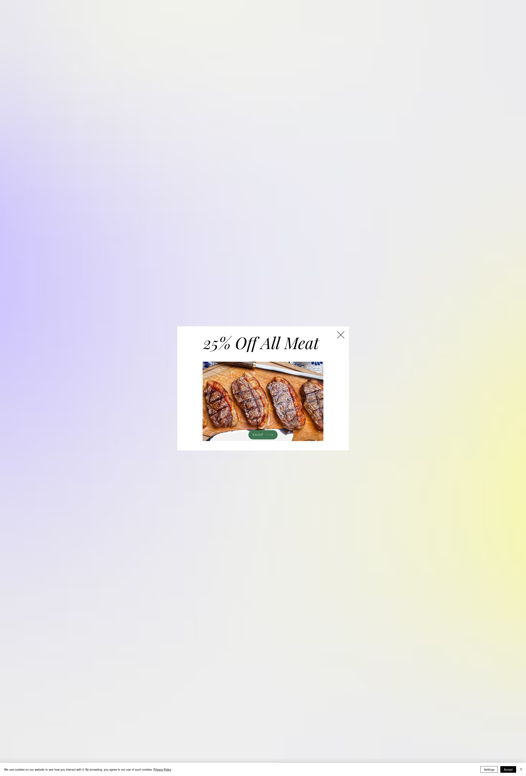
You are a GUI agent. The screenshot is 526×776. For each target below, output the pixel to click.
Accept (508, 769)
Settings (489, 769)
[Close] (521, 769)
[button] (340, 334)
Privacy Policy (162, 769)
